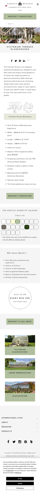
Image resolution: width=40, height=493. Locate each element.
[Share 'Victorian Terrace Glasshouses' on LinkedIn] (24, 61)
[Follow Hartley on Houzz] (31, 442)
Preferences (20, 488)
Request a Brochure (20, 196)
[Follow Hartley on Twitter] (14, 442)
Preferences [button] (18, 472)
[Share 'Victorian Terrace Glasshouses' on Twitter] (16, 61)
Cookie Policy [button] (10, 470)
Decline (20, 483)
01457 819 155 (20, 298)
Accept (20, 478)
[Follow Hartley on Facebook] (8, 442)
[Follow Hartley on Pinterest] (26, 442)
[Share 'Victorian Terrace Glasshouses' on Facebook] (11, 61)
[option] (20, 35)
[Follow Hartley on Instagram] (20, 442)
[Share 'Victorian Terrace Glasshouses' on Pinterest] (20, 61)
